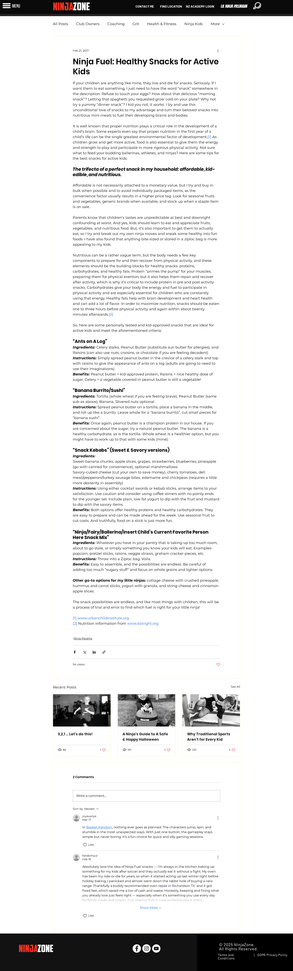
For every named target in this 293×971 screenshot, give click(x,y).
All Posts (60, 24)
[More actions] (217, 50)
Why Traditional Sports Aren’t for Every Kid (208, 736)
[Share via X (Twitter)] (84, 652)
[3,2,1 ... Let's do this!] (82, 710)
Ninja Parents (83, 638)
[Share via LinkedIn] (94, 652)
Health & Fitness (161, 24)
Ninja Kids (193, 24)
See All (235, 686)
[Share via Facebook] (75, 652)
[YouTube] (156, 948)
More (215, 24)
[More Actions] (217, 818)
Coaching (116, 24)
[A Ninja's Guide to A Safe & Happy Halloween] (146, 710)
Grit (136, 24)
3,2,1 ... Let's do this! (75, 733)
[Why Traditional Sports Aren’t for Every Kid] (211, 710)
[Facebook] (137, 948)
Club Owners (87, 24)
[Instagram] (146, 948)
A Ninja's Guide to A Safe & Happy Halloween (145, 736)
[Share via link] (104, 652)
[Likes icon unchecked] (85, 844)
